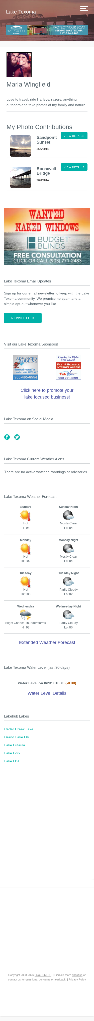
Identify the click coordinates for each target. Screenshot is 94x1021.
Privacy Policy (77, 979)
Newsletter (22, 318)
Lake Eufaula (14, 745)
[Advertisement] (47, 828)
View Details (74, 136)
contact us (14, 979)
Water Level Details (47, 693)
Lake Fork (12, 753)
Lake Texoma (21, 12)
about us (77, 974)
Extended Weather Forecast (47, 642)
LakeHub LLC (43, 974)
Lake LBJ (11, 761)
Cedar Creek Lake (18, 729)
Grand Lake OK (16, 737)
